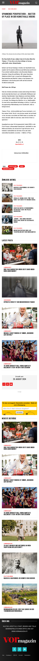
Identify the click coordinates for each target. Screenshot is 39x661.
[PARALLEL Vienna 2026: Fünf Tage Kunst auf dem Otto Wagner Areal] (7, 198)
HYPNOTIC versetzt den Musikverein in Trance (19, 302)
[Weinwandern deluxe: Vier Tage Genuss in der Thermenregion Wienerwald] (19, 594)
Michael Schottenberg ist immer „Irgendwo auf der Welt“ (18, 334)
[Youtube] (11, 384)
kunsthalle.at (19, 144)
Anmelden (19, 412)
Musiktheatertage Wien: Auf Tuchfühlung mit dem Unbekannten (24, 231)
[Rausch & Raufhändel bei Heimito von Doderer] (7, 187)
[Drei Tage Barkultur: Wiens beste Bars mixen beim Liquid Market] (19, 254)
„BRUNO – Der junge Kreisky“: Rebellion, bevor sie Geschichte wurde (24, 220)
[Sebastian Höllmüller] (8, 155)
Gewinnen (7, 300)
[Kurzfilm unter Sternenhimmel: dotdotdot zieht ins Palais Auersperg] (7, 209)
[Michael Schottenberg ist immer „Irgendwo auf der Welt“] (19, 318)
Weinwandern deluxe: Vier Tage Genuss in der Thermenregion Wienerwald (19, 610)
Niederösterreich (8, 169)
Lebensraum (8, 543)
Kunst (22, 166)
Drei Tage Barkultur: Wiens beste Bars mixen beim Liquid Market (19, 270)
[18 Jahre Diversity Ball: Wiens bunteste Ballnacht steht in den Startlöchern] (19, 350)
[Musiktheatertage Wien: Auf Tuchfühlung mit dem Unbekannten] (7, 230)
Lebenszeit (7, 267)
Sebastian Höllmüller (21, 153)
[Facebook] (3, 384)
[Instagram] (7, 384)
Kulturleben (12, 9)
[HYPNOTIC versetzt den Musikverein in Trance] (19, 286)
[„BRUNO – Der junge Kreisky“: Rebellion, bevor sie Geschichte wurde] (7, 219)
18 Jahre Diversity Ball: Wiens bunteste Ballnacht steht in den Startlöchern (17, 367)
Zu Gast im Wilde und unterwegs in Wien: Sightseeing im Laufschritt (17, 546)
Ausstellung (13, 166)
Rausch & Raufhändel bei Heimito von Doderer (24, 188)
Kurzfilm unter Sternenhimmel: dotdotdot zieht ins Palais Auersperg (24, 209)
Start (4, 9)
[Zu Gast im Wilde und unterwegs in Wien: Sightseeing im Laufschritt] (19, 530)
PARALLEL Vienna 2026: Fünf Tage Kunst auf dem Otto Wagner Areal (24, 199)
